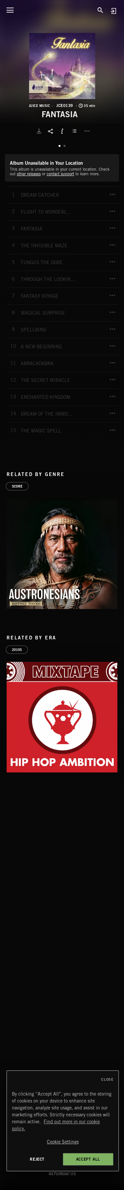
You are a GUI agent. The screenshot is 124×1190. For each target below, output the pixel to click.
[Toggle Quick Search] (100, 10)
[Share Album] (51, 131)
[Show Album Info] (62, 131)
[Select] (75, 131)
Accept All (88, 1159)
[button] (62, 66)
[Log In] (113, 11)
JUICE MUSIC (39, 106)
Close (107, 1079)
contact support (60, 173)
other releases (29, 173)
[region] (62, 1121)
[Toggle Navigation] (10, 10)
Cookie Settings (63, 1141)
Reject (37, 1159)
